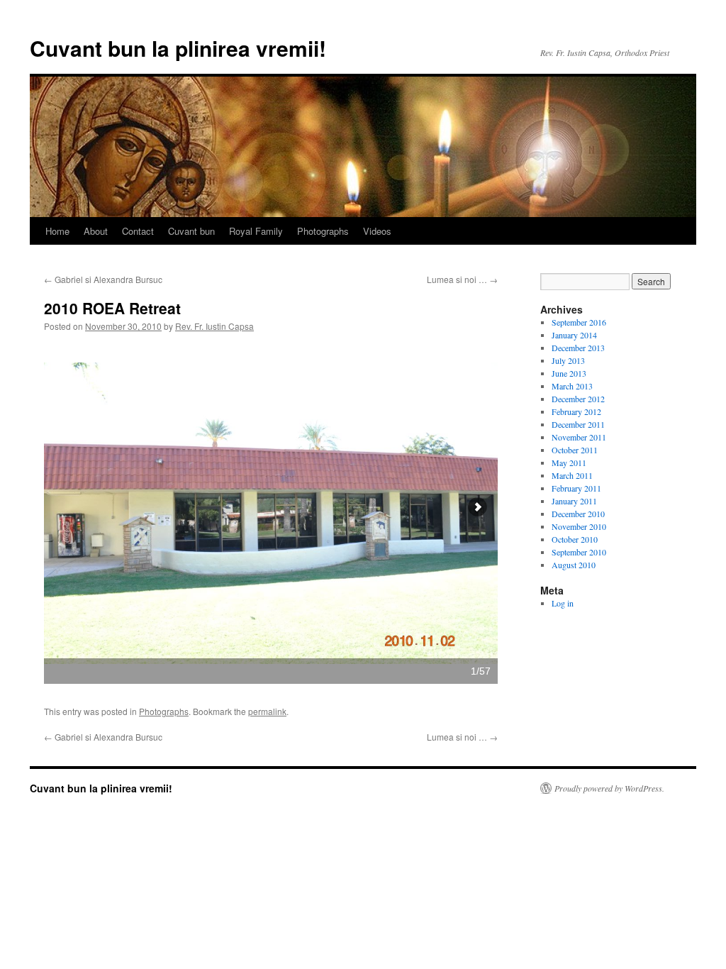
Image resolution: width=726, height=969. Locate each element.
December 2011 (578, 424)
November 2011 (579, 437)
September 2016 (579, 322)
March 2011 (572, 475)
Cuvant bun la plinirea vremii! (178, 48)
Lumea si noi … (462, 279)
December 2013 (578, 347)
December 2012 (578, 398)
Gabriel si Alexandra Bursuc (103, 279)
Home (57, 231)
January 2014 (574, 334)
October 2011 (575, 449)
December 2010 (578, 513)
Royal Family (256, 231)
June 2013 (569, 373)
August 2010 (574, 564)
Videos (377, 231)
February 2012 (576, 411)
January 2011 (574, 500)
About (96, 231)
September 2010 (579, 552)
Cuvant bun (191, 231)
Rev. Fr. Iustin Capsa (214, 326)
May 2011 (569, 462)
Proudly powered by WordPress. (609, 788)
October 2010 (575, 539)
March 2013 (572, 386)
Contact (138, 231)
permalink (267, 711)
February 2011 (576, 488)
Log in (563, 603)
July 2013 (568, 360)
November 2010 (579, 526)
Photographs (323, 231)
